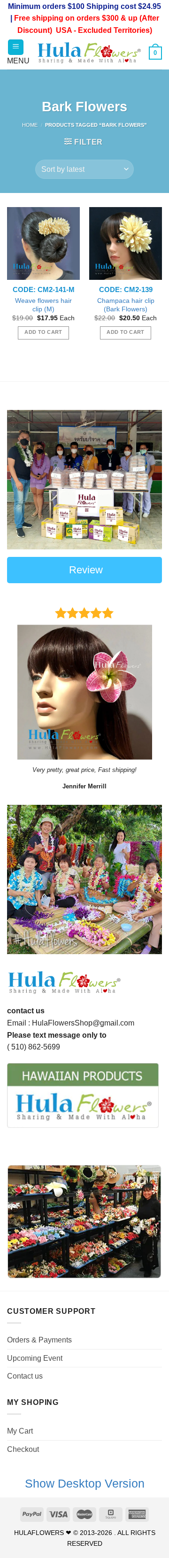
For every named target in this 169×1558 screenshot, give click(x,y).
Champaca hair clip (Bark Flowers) (125, 305)
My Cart (20, 1431)
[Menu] (15, 47)
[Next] (146, 879)
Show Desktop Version (85, 1483)
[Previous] (22, 879)
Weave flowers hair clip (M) (43, 305)
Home (30, 125)
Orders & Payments (39, 1340)
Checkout (23, 1449)
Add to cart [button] (43, 332)
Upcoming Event (34, 1358)
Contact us (25, 1376)
